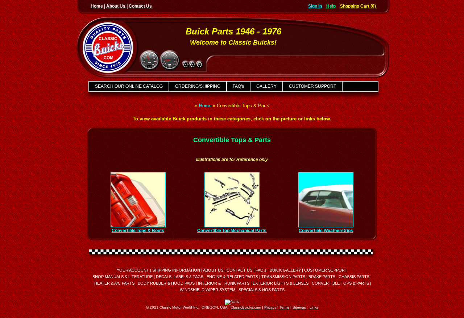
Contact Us (140, 6)
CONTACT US (239, 270)
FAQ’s (261, 270)
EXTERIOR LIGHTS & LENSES (280, 283)
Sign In (315, 6)
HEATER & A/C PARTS (114, 283)
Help (331, 6)
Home (97, 6)
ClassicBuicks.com (246, 307)
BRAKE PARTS (321, 276)
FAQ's (238, 86)
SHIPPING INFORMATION (176, 270)
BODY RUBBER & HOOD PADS (166, 283)
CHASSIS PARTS (354, 276)
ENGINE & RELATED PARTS (232, 276)
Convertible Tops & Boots (138, 230)
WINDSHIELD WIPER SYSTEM (207, 290)
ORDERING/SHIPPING (197, 86)
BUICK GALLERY (285, 270)
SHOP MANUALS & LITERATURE (122, 276)
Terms (284, 307)
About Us (115, 6)
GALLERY (266, 86)
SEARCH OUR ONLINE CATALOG (129, 86)
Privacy (270, 307)
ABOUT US (213, 270)
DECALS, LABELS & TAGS (179, 276)
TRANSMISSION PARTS (283, 276)
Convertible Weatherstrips (326, 230)
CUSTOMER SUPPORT (312, 86)
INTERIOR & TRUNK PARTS (223, 283)
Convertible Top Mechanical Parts (231, 230)
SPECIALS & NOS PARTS (262, 290)
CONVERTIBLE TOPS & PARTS (340, 283)
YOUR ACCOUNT (133, 270)
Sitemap (299, 307)
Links (314, 307)
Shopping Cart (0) (358, 6)
